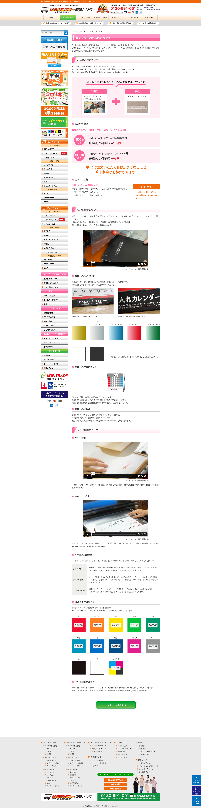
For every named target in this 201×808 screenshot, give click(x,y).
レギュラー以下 (49, 215)
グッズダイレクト (145, 772)
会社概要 (47, 355)
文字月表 (47, 231)
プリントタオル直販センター (149, 766)
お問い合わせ (149, 17)
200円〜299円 (49, 264)
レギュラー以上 (49, 224)
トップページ (76, 31)
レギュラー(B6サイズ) (55, 153)
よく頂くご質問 (49, 330)
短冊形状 (47, 235)
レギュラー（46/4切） (77, 763)
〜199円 (72, 748)
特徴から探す (49, 769)
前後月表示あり (49, 177)
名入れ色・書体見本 (51, 300)
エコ (45, 182)
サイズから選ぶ (50, 757)
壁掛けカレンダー (100, 17)
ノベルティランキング (147, 769)
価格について (49, 347)
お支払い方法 (133, 17)
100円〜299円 (49, 198)
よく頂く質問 (122, 757)
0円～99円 (48, 193)
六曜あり (47, 173)
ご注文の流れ (49, 313)
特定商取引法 (49, 359)
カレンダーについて (51, 338)
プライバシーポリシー (52, 364)
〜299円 (49, 751)
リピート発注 (68, 17)
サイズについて (49, 342)
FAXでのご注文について (126, 749)
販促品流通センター (146, 763)
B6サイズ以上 (49, 158)
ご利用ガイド (52, 17)
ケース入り (48, 169)
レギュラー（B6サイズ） (55, 763)
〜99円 (49, 748)
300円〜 (47, 202)
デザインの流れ (49, 296)
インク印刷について (51, 287)
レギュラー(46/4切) (54, 220)
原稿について (117, 17)
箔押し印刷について (51, 283)
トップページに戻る (114, 705)
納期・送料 (48, 321)
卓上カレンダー (84, 17)
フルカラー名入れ (50, 186)
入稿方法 (47, 304)
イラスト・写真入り (51, 240)
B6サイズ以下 (49, 149)
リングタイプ (49, 165)
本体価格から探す (50, 746)
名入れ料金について (51, 279)
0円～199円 (48, 260)
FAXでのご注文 (49, 317)
